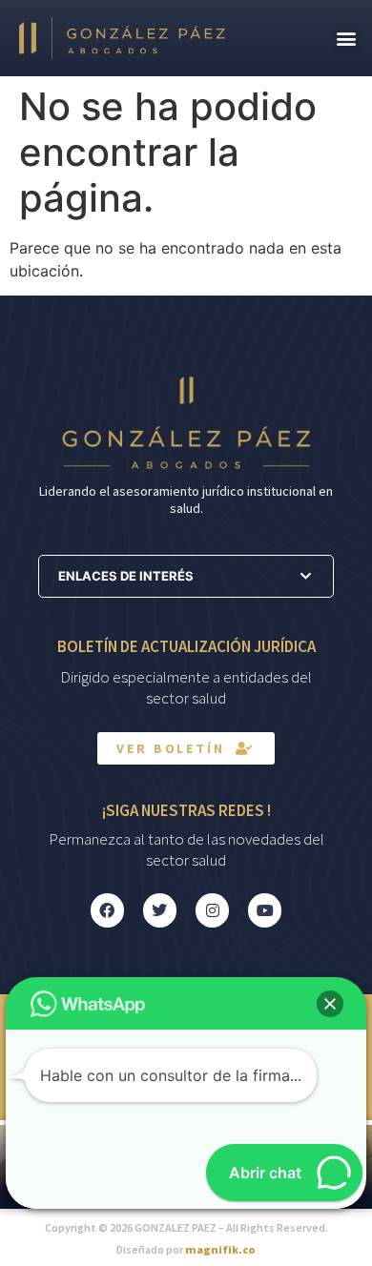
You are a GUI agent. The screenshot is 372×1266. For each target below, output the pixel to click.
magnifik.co (220, 1249)
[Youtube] (264, 910)
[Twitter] (159, 910)
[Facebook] (107, 910)
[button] (346, 38)
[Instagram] (212, 910)
